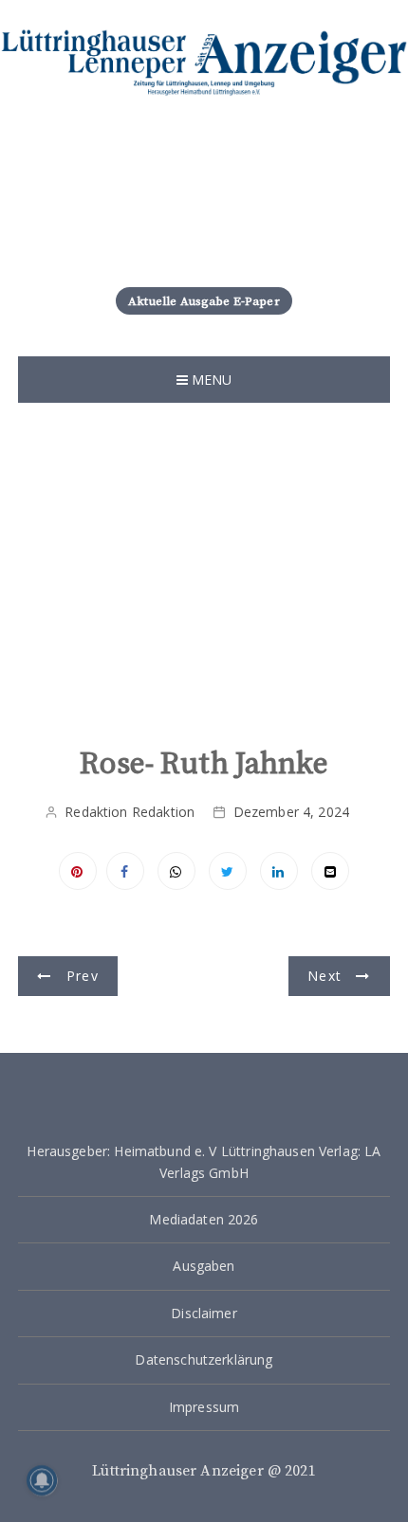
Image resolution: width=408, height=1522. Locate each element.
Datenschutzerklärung (203, 1359)
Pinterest (78, 871)
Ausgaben (203, 1266)
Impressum (204, 1407)
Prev (82, 976)
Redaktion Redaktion (130, 812)
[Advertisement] (204, 584)
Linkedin (279, 871)
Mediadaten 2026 (203, 1219)
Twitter (228, 871)
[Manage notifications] (42, 1480)
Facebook (125, 871)
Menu (210, 380)
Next (324, 976)
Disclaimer (204, 1313)
